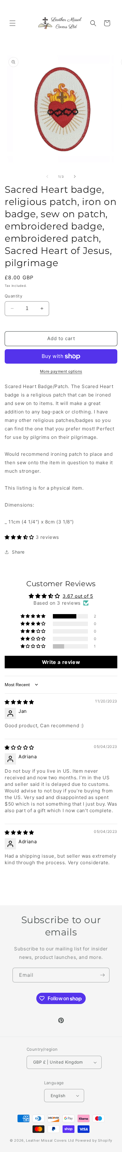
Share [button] (18, 552)
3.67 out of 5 (78, 596)
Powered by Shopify (94, 1140)
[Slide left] (47, 176)
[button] (12, 23)
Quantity (13, 295)
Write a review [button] (61, 662)
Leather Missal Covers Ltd (50, 1140)
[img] (19, 702)
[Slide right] (75, 176)
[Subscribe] (102, 975)
